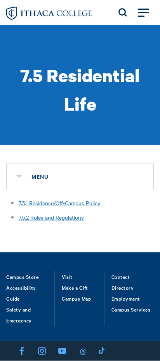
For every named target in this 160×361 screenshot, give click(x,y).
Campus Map (76, 298)
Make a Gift (75, 287)
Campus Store (22, 276)
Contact (120, 276)
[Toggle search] (122, 12)
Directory (122, 287)
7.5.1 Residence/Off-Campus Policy (59, 203)
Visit (67, 276)
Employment (125, 298)
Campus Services (131, 309)
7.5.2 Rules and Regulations (51, 217)
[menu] (19, 176)
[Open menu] (143, 12)
